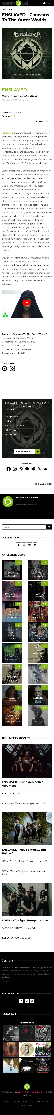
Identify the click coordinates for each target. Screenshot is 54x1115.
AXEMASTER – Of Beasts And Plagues (12, 719)
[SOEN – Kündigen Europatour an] (27, 899)
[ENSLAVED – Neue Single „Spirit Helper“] (27, 828)
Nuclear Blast (15, 112)
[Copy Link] (39, 469)
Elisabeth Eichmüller (27, 497)
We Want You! (27, 1106)
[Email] (45, 469)
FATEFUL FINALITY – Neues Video (19, 928)
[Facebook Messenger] (27, 469)
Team (7, 1102)
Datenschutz (43, 1102)
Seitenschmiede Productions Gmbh (28, 1092)
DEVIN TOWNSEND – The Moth (38, 698)
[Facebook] (8, 469)
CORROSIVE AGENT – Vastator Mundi (38, 635)
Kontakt (16, 1102)
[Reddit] (33, 469)
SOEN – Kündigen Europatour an (25, 920)
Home (4, 9)
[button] (11, 1033)
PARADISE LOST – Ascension (17, 938)
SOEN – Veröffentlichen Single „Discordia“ (24, 803)
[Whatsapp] (21, 469)
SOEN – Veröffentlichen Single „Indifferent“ (24, 861)
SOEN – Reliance (10, 793)
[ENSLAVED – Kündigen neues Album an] (27, 761)
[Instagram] (15, 469)
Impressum (28, 1102)
